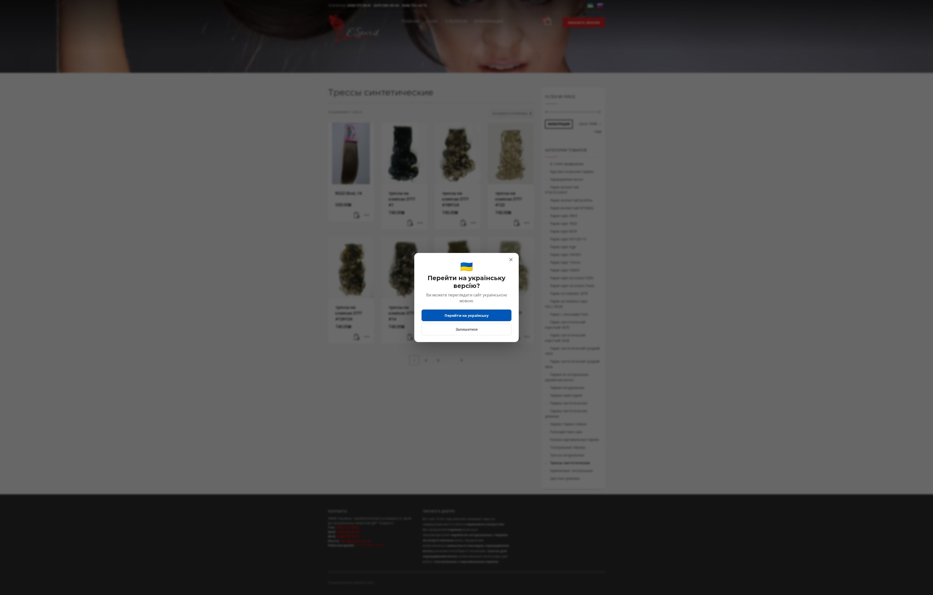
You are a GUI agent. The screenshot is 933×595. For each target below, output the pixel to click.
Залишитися (467, 329)
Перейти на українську (467, 315)
